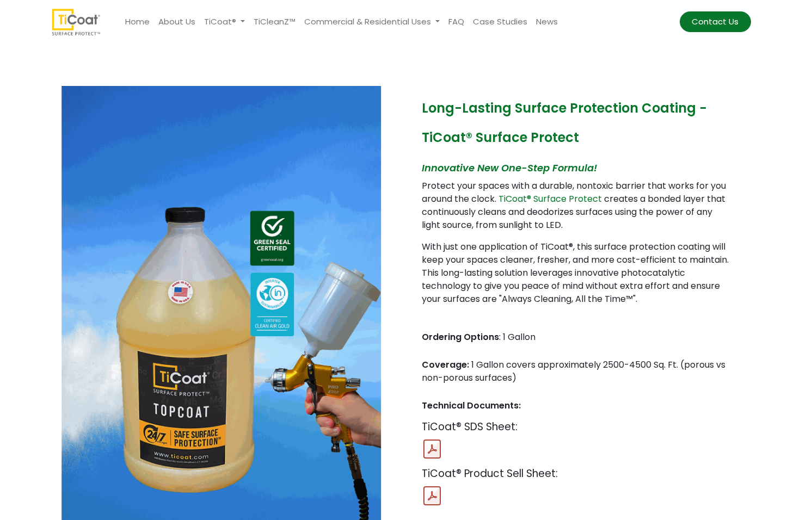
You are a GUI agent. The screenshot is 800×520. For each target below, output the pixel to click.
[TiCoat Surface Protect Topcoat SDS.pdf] (432, 449)
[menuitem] (137, 22)
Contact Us (715, 21)
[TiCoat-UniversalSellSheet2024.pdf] (432, 496)
